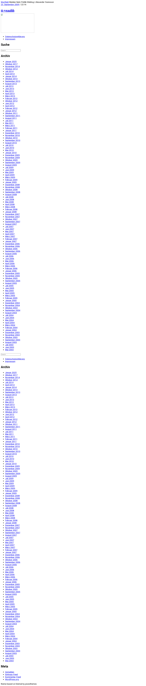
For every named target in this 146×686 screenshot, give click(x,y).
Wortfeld (5, 2)
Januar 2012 (11, 111)
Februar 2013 (11, 98)
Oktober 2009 (11, 160)
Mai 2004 (9, 320)
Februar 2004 (11, 327)
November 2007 (12, 216)
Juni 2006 (9, 258)
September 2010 (12, 140)
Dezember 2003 (12, 332)
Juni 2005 (9, 288)
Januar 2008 (11, 212)
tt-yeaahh (7, 10)
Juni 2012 (9, 103)
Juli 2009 (9, 167)
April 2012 (10, 106)
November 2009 (12, 157)
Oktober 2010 (11, 138)
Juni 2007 (9, 229)
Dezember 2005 (12, 273)
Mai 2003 (9, 350)
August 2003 (11, 342)
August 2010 (11, 143)
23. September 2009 (10, 4)
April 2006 (10, 263)
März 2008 (10, 207)
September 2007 (12, 221)
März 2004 (10, 325)
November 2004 (12, 305)
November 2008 (12, 187)
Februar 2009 (11, 180)
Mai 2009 (9, 172)
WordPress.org (12, 679)
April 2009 (10, 175)
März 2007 (10, 236)
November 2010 (12, 135)
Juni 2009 (9, 170)
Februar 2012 (11, 108)
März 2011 (10, 125)
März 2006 (10, 266)
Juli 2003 (9, 345)
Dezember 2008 (12, 184)
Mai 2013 (9, 91)
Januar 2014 (11, 76)
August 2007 (11, 224)
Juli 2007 (9, 226)
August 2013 (11, 83)
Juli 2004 (9, 315)
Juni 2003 (9, 347)
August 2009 (11, 165)
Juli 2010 (9, 145)
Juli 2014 (9, 71)
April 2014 (10, 74)
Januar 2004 (11, 330)
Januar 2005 (11, 300)
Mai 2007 (9, 231)
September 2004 (12, 310)
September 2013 (12, 81)
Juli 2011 (9, 120)
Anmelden (9, 672)
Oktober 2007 (11, 219)
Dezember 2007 (12, 214)
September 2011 (12, 115)
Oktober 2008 (11, 189)
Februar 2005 (11, 298)
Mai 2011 (9, 123)
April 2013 (10, 93)
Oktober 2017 (11, 64)
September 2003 (12, 340)
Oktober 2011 (11, 113)
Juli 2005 (9, 285)
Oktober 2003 (11, 337)
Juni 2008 (9, 199)
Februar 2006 (11, 268)
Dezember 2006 (12, 244)
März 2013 (10, 96)
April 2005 (10, 293)
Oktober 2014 (11, 69)
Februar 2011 (11, 128)
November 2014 (12, 66)
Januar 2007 (11, 241)
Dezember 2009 (12, 155)
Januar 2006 (11, 271)
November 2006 (12, 246)
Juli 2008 (9, 197)
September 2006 (12, 251)
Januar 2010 (11, 152)
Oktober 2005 (11, 278)
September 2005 (12, 281)
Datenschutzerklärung (15, 36)
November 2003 (12, 335)
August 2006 (11, 253)
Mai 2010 (9, 150)
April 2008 (10, 204)
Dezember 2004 (12, 303)
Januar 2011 (11, 130)
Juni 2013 (9, 88)
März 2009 (10, 177)
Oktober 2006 (11, 249)
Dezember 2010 (12, 133)
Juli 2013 (9, 86)
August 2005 (11, 283)
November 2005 (12, 276)
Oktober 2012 (11, 101)
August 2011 (11, 118)
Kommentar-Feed (13, 677)
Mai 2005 (9, 290)
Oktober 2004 (11, 308)
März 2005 (10, 295)
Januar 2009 (11, 182)
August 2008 (11, 194)
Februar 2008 (11, 209)
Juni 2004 (9, 317)
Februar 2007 (11, 239)
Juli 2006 (9, 256)
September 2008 (12, 192)
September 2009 (12, 162)
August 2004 (11, 313)
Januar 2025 (11, 61)
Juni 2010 (9, 148)
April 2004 (10, 322)
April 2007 (10, 234)
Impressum (10, 39)
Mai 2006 (9, 261)
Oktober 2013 (11, 79)
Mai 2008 (9, 202)
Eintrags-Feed (11, 674)
